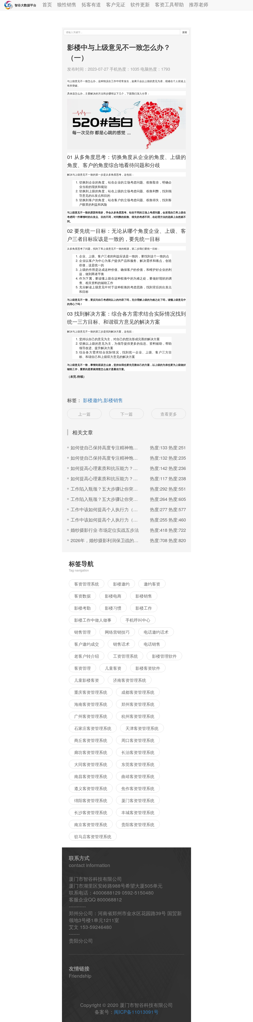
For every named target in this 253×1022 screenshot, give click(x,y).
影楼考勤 (82, 608)
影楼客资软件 (147, 668)
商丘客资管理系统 (90, 740)
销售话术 (121, 644)
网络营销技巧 (117, 632)
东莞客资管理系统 (137, 764)
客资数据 (82, 596)
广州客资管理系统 (90, 716)
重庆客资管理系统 (90, 692)
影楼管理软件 (164, 656)
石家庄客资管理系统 (92, 728)
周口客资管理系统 (137, 740)
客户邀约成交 (86, 644)
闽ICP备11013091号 (136, 1011)
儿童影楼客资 (86, 680)
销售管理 (82, 632)
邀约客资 (152, 584)
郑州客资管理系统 (137, 704)
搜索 (184, 32)
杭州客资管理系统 (137, 716)
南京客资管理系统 (90, 824)
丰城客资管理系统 (137, 812)
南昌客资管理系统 (90, 776)
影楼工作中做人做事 (92, 620)
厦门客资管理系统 (137, 800)
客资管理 (82, 668)
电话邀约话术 (156, 632)
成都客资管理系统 (137, 692)
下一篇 (126, 414)
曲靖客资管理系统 (137, 776)
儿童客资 (113, 668)
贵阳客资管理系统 (137, 824)
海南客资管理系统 (90, 704)
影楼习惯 (113, 608)
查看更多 (168, 414)
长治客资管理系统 (137, 752)
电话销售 (152, 644)
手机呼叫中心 (137, 620)
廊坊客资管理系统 (90, 752)
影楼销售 (143, 596)
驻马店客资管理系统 (92, 836)
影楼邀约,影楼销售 (103, 400)
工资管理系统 (125, 656)
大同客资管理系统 (90, 764)
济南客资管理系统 (129, 680)
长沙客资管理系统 (90, 812)
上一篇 (84, 414)
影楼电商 (113, 596)
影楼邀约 (121, 584)
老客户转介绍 (86, 656)
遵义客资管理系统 (90, 788)
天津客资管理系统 (142, 728)
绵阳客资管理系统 (90, 800)
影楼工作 (143, 608)
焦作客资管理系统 (137, 788)
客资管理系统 (86, 584)
